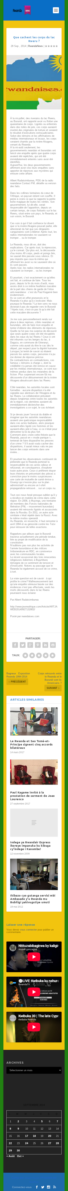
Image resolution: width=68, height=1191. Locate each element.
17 (26, 1135)
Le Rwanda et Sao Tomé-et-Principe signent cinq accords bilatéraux (31, 744)
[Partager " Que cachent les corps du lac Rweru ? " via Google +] (30, 645)
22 (10, 1143)
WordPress (34, 1182)
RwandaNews (35, 46)
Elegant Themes (32, 1178)
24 (26, 1143)
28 (57, 1143)
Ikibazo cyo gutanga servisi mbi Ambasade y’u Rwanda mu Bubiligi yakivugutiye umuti (32, 899)
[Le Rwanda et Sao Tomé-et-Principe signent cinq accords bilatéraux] (34, 721)
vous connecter (28, 929)
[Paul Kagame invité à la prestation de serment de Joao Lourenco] (34, 772)
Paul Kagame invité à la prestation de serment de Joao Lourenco (32, 795)
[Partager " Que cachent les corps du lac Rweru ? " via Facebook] (15, 645)
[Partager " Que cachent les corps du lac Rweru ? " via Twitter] (22, 645)
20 (49, 1135)
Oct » (20, 1156)
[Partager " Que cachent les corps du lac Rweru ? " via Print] (53, 645)
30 (18, 1150)
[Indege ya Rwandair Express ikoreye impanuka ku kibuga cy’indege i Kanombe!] (34, 823)
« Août (10, 1156)
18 (34, 1135)
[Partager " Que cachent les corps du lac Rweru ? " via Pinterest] (38, 645)
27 (49, 1143)
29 (10, 1150)
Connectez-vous (22, 1187)
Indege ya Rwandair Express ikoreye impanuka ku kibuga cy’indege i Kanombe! (30, 845)
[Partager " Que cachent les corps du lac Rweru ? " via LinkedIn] (45, 645)
